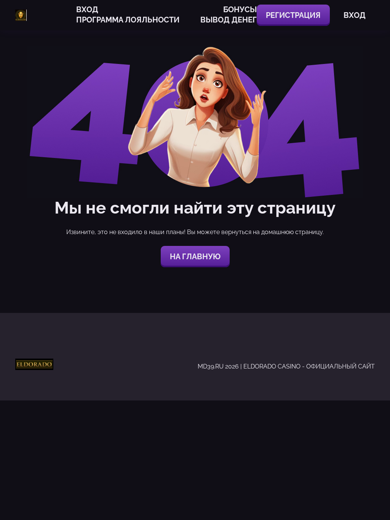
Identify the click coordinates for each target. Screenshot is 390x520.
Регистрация (293, 15)
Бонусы (240, 9)
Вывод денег (228, 19)
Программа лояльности (127, 19)
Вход (87, 9)
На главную (195, 256)
